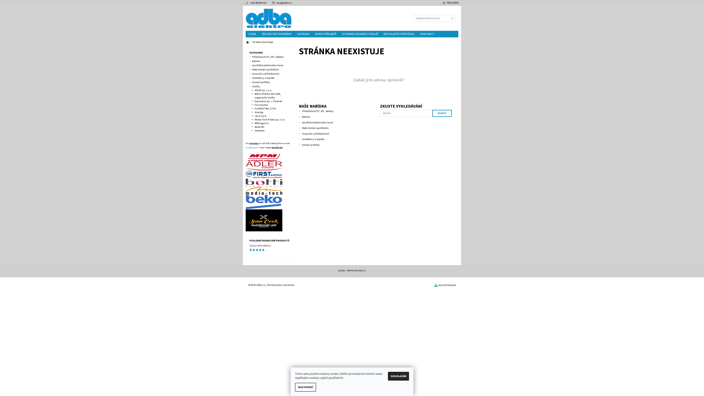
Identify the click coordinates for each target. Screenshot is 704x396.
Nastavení (305, 387)
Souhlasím (398, 376)
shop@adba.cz (284, 3)
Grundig (259, 112)
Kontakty (427, 34)
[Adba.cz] (269, 18)
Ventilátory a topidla (313, 139)
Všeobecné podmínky (277, 34)
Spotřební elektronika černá (317, 122)
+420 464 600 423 (258, 3)
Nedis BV (259, 127)
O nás (252, 34)
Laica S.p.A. (261, 116)
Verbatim (260, 131)
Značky (256, 86)
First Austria (261, 105)
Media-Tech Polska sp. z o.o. (270, 120)
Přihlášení (452, 3)
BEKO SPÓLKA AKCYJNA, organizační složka (268, 96)
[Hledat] (453, 18)
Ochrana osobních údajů (360, 34)
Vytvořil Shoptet (447, 285)
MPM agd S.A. (262, 123)
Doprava (303, 34)
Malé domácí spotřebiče (315, 128)
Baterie (306, 117)
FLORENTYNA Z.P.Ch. (265, 109)
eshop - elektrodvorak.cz (352, 270)
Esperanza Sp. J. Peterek (268, 101)
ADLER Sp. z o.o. (263, 90)
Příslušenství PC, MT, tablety (317, 111)
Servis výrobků (325, 34)
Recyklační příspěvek (399, 34)
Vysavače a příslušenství (315, 134)
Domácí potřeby (311, 145)
